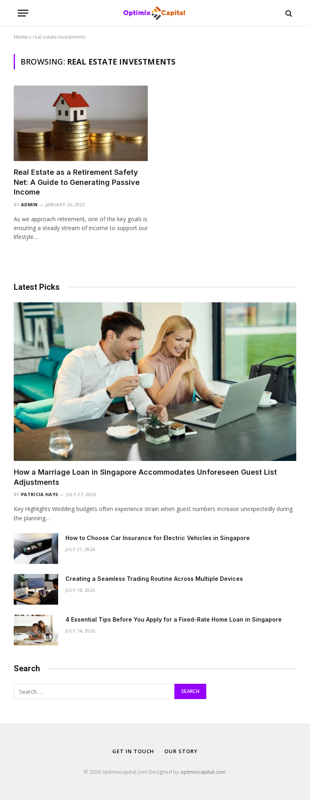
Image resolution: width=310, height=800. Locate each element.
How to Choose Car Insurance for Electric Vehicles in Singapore (157, 537)
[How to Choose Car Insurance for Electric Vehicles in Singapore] (36, 548)
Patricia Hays (39, 494)
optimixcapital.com (203, 771)
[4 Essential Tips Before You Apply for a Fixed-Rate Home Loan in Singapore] (36, 630)
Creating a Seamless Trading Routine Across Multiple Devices (154, 578)
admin (29, 204)
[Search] (288, 13)
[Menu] (23, 13)
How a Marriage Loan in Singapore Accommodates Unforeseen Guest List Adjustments (145, 477)
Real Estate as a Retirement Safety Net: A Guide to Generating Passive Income (77, 182)
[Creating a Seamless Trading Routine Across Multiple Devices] (36, 589)
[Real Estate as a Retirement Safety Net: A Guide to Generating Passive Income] (81, 123)
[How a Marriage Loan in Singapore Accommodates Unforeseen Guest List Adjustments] (155, 381)
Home (21, 37)
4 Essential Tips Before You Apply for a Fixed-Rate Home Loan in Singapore (173, 619)
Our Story (180, 751)
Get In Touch (133, 751)
